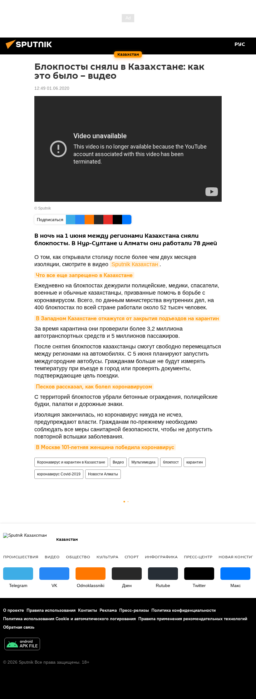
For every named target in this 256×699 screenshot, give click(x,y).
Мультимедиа (143, 462)
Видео (118, 462)
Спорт (132, 557)
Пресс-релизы (134, 610)
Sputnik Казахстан (134, 264)
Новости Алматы (103, 474)
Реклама (108, 610)
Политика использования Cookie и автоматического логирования (69, 618)
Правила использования (51, 610)
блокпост (171, 462)
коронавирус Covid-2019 (59, 474)
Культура (107, 557)
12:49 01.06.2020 (51, 88)
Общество (78, 557)
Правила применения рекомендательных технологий (192, 618)
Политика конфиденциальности (183, 610)
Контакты (87, 610)
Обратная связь (18, 627)
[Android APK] (22, 645)
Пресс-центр (198, 557)
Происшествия (20, 557)
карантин (194, 462)
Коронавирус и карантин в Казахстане (71, 462)
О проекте (13, 610)
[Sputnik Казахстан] (30, 49)
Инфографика (161, 557)
